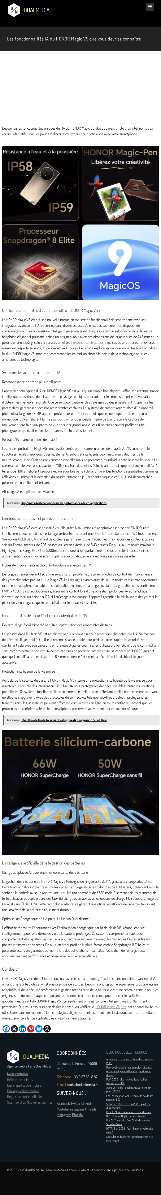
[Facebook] (6, 1028)
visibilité (100, 533)
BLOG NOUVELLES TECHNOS (126, 1052)
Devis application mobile (24, 1085)
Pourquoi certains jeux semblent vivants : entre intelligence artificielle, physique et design (129, 1071)
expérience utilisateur (88, 342)
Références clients (20, 1080)
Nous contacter (17, 1074)
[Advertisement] (80, 88)
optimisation (33, 491)
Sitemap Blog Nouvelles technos (30, 1102)
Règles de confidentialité (24, 1097)
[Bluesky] (39, 1028)
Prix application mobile (23, 1091)
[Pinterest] (30, 1028)
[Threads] (47, 1028)
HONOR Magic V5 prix (111, 1007)
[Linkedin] (22, 1028)
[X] (14, 1028)
